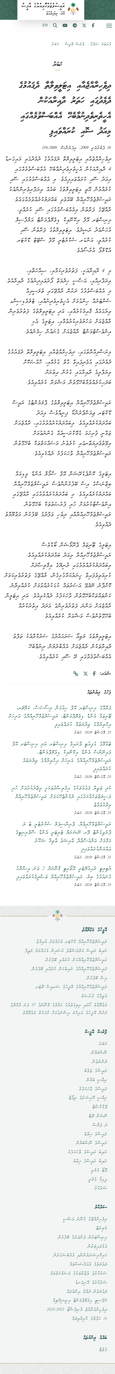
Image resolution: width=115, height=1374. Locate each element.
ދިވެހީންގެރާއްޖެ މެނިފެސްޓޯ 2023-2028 (77, 1310)
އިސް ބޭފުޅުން (96, 978)
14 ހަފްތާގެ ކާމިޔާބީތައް (89, 1319)
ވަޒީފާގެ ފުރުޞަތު (94, 996)
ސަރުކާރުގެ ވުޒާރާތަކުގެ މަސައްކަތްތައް (78, 1274)
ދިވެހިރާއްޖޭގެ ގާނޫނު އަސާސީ (85, 1219)
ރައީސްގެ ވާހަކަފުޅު (93, 1089)
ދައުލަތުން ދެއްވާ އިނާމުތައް (86, 1292)
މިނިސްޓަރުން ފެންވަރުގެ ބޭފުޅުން (82, 1238)
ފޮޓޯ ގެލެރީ (99, 1171)
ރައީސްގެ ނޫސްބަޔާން (91, 1143)
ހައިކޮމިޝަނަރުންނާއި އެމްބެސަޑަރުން (80, 1256)
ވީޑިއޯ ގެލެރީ (97, 1180)
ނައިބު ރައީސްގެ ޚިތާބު (90, 1161)
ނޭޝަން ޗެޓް (98, 1116)
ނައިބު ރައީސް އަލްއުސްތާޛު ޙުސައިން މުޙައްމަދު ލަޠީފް (66, 951)
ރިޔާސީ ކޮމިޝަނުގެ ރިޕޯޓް (87, 1098)
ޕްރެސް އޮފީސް (74, 44)
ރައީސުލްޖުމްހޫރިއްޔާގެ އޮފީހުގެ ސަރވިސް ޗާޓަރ (71, 987)
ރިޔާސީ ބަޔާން (96, 1080)
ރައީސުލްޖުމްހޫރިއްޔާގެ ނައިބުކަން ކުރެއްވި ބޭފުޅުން (69, 969)
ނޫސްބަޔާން (99, 1053)
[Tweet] (85, 674)
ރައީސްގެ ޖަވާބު (95, 1071)
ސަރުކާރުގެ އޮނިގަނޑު (91, 1283)
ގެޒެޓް (103, 1350)
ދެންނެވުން (99, 1062)
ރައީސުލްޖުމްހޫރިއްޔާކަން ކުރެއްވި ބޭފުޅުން (76, 960)
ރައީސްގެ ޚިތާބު (95, 1134)
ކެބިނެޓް (101, 1229)
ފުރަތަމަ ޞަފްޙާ (100, 44)
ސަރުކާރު (100, 1188)
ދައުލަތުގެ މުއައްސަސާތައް (88, 1265)
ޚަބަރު (55, 44)
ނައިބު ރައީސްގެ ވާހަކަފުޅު (87, 1152)
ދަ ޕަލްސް (99, 1125)
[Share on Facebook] (94, 674)
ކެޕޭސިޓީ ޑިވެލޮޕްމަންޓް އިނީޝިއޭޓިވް (79, 1301)
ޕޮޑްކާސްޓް (99, 1107)
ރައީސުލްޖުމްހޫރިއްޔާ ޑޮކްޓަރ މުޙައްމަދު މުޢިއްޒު (71, 942)
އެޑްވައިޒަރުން (97, 1247)
